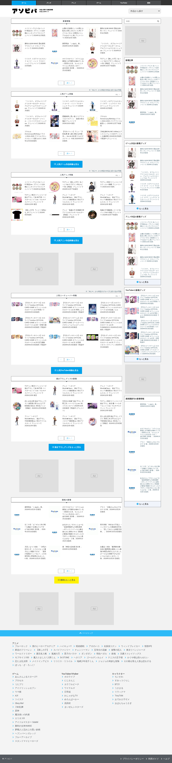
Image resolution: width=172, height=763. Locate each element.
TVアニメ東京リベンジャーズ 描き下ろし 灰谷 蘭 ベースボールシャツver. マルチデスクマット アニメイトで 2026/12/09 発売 (111, 405)
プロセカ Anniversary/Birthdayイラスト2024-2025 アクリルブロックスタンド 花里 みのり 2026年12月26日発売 (35, 136)
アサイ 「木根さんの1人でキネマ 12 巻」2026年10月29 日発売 (110, 509)
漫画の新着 (66, 500)
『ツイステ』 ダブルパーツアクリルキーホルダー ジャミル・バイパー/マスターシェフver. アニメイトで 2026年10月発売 (35, 121)
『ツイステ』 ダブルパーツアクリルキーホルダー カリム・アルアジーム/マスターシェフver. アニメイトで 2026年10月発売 (111, 48)
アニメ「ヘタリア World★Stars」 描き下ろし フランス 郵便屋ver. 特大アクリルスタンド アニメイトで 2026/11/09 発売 (73, 199)
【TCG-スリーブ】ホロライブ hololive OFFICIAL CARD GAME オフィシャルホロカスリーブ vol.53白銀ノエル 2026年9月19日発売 (111, 307)
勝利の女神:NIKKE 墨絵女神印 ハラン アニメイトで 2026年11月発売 (111, 30)
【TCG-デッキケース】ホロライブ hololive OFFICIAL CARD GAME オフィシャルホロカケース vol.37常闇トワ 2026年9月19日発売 (35, 307)
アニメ (73, 3)
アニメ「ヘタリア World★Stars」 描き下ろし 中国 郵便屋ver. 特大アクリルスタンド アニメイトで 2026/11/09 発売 (35, 421)
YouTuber (123, 3)
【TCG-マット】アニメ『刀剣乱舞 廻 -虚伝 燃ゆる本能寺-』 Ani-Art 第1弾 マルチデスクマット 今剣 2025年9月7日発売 (73, 136)
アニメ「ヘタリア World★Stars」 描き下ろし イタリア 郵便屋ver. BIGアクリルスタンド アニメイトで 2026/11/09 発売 (73, 421)
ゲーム (99, 3)
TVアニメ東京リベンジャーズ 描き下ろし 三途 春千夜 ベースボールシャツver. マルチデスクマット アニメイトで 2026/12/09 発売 (35, 199)
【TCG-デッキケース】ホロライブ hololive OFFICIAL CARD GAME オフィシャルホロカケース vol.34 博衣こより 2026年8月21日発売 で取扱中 (73, 307)
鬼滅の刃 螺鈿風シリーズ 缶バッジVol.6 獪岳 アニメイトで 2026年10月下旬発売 (110, 212)
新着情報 (66, 21)
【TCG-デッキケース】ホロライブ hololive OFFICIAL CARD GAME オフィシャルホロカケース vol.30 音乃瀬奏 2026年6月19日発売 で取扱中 (35, 340)
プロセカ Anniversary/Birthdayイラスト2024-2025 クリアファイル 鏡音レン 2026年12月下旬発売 (111, 121)
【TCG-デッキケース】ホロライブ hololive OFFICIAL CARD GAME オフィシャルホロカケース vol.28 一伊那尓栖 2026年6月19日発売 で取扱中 (35, 322)
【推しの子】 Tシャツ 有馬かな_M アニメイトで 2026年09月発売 (35, 212)
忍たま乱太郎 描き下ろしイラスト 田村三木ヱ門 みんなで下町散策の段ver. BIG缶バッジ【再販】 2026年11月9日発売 (111, 421)
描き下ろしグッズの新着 (66, 379)
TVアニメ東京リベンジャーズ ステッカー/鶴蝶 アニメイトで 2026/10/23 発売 (111, 184)
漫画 (148, 3)
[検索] (158, 21)
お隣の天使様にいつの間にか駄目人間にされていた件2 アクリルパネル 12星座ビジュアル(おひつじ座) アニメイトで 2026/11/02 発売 (73, 33)
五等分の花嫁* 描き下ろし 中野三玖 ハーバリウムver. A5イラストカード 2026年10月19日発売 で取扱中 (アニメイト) (73, 405)
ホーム (24, 3)
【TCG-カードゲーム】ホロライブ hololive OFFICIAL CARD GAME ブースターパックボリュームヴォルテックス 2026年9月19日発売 (73, 322)
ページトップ (87, 633)
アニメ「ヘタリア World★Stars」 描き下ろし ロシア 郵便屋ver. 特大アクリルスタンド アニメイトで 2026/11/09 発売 (111, 199)
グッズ (49, 3)
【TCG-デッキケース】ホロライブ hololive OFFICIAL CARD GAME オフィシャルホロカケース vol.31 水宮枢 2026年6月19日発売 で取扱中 (73, 340)
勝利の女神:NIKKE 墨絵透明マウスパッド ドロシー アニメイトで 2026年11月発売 (35, 46)
